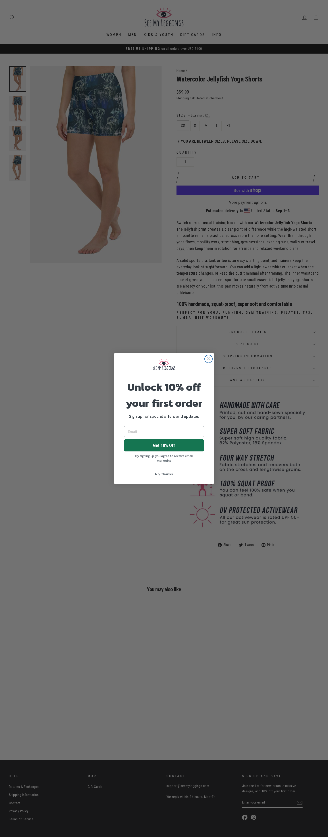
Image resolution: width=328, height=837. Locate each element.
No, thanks (164, 474)
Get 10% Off (164, 445)
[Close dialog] (208, 359)
